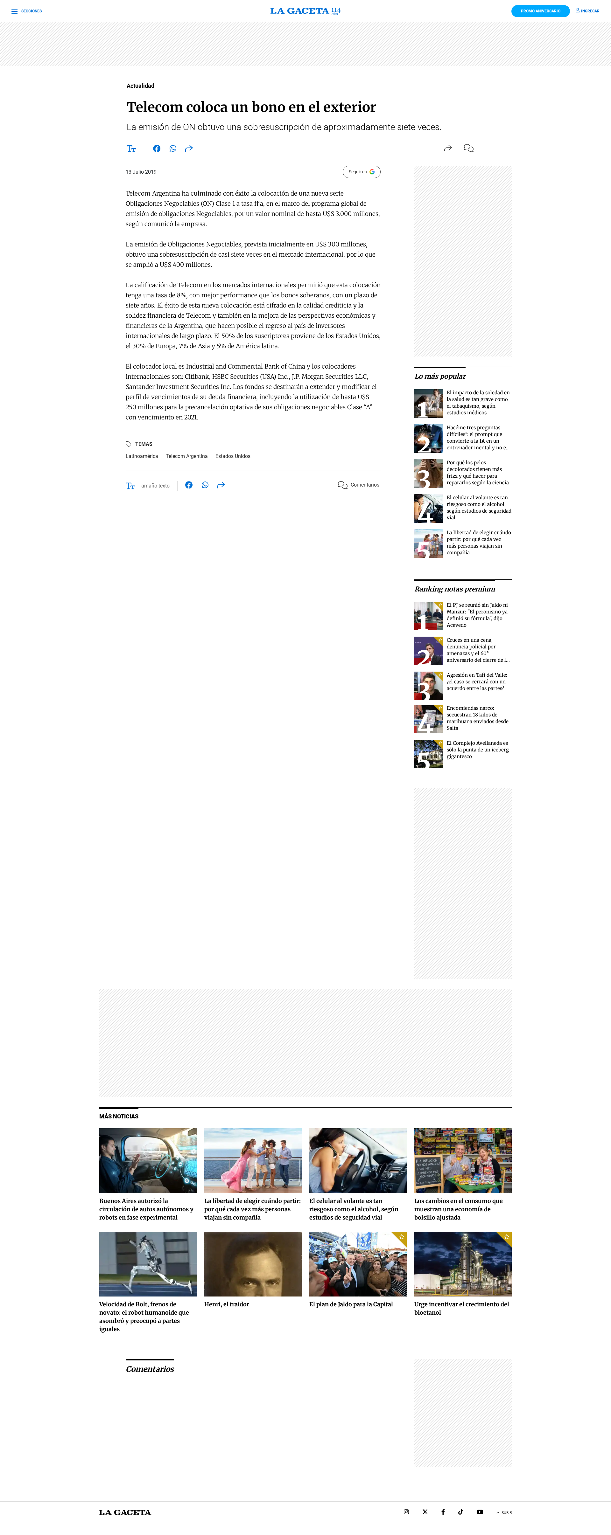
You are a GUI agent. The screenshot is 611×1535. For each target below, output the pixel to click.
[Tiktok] (460, 1512)
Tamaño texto (154, 486)
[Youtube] (480, 1512)
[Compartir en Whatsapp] (173, 149)
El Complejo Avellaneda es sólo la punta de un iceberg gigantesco (478, 749)
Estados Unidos (232, 456)
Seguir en (358, 171)
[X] (425, 1512)
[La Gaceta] (305, 11)
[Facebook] (443, 1512)
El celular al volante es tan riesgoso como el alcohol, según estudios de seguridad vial (353, 1209)
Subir (507, 1513)
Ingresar (590, 11)
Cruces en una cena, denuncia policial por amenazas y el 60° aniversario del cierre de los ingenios (479, 653)
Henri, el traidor (226, 1304)
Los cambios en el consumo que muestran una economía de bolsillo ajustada (458, 1209)
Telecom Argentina (187, 456)
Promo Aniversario (540, 11)
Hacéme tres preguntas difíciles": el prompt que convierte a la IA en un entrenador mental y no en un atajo (478, 441)
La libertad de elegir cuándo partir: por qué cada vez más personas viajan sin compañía (252, 1209)
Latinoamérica (142, 456)
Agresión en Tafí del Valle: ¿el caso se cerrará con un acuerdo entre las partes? (477, 681)
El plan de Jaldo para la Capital (351, 1304)
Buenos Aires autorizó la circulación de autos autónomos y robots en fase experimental (146, 1209)
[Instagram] (406, 1512)
